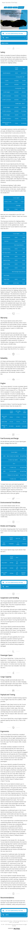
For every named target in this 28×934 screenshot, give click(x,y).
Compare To (15, 7)
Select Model (10, 7)
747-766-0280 (16, 922)
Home (5, 7)
